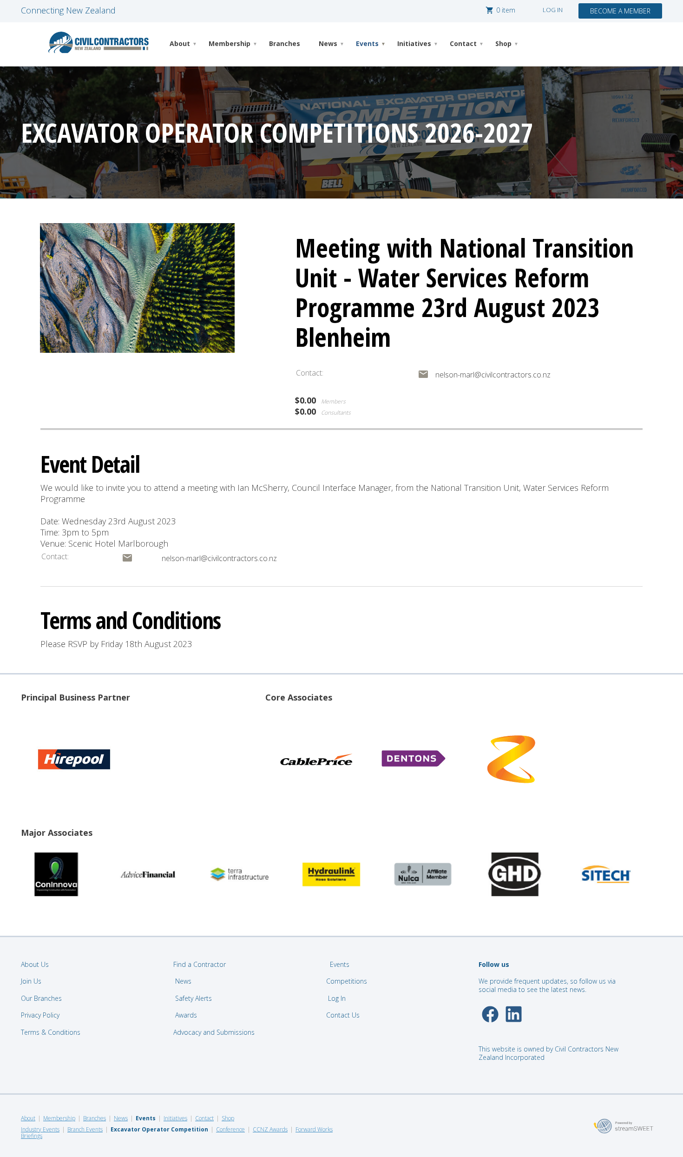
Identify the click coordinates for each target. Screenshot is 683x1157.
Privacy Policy (40, 1015)
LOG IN (553, 10)
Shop (503, 43)
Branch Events (85, 1129)
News (328, 43)
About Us (35, 964)
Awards (186, 1015)
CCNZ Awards (270, 1129)
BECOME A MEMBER (620, 11)
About (180, 43)
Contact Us (343, 1015)
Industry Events (40, 1129)
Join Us (31, 981)
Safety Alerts (193, 998)
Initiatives (414, 43)
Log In (337, 998)
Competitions (346, 981)
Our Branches (41, 998)
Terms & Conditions (50, 1032)
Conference (230, 1129)
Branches (284, 43)
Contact (463, 43)
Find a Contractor (199, 964)
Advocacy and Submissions (214, 1032)
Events (367, 43)
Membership (229, 43)
